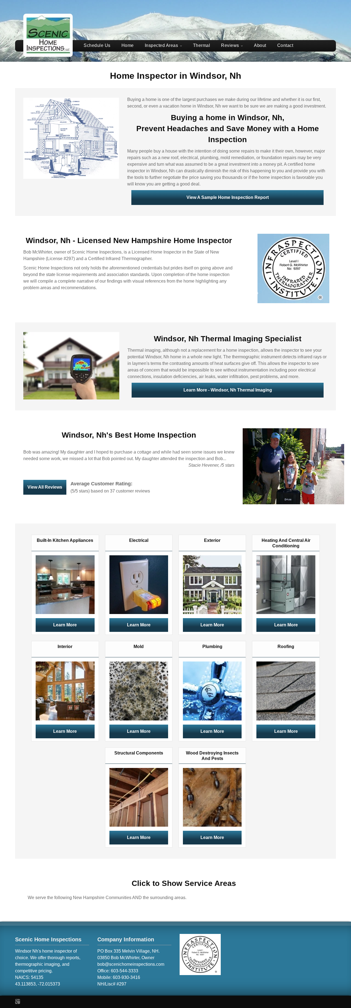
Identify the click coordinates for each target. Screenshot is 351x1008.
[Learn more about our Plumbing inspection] (212, 690)
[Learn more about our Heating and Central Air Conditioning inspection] (285, 584)
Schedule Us (97, 45)
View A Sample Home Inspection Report (227, 197)
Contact (285, 45)
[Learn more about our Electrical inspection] (138, 584)
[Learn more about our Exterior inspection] (212, 584)
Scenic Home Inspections (48, 939)
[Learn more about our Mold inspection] (138, 690)
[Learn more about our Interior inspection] (65, 690)
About (260, 45)
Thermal (201, 45)
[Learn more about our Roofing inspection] (285, 690)
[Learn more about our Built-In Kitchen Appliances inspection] (65, 584)
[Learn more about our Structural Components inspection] (138, 797)
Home (127, 45)
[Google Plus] (17, 1001)
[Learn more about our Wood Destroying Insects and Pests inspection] (212, 797)
